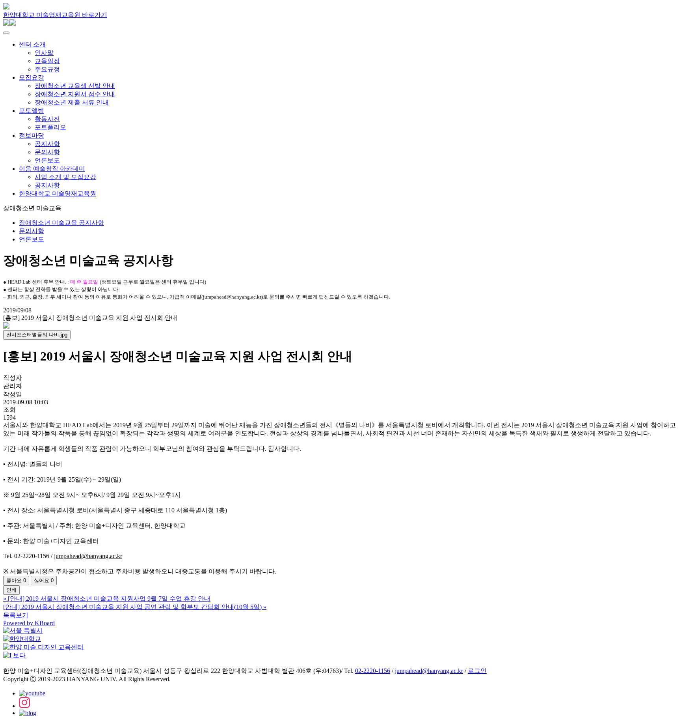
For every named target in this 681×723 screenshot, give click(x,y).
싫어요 (44, 580)
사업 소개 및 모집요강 (65, 177)
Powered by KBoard (29, 623)
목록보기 (15, 615)
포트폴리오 (50, 127)
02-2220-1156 (372, 670)
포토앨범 (31, 110)
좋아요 (16, 580)
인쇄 (11, 590)
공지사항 (47, 143)
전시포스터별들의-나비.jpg (36, 335)
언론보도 (47, 160)
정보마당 (31, 135)
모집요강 (31, 77)
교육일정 (47, 61)
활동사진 (47, 119)
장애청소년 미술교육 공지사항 (61, 222)
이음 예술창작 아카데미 (52, 168)
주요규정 (47, 69)
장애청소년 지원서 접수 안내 (75, 94)
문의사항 (47, 152)
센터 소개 (32, 44)
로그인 (477, 670)
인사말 (44, 52)
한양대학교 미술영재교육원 (57, 193)
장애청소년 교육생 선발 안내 (75, 85)
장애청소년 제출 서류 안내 (72, 102)
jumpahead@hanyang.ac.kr (429, 670)
